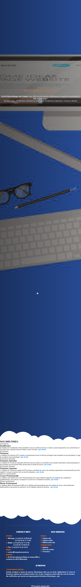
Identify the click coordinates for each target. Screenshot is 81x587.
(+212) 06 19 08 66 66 (24, 538)
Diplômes (45, 547)
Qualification (9, 101)
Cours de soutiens (48, 549)
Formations (46, 551)
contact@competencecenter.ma (18, 552)
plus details (42, 449)
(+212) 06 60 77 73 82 (23, 540)
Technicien (20, 101)
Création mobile (48, 540)
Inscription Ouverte (40, 90)
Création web (47, 538)
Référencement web (49, 542)
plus (58, 576)
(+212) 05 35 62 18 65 (20, 547)
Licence (67, 101)
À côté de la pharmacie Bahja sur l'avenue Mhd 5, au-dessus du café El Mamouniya (23, 558)
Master (74, 101)
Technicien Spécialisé (35, 101)
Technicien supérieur (54, 101)
